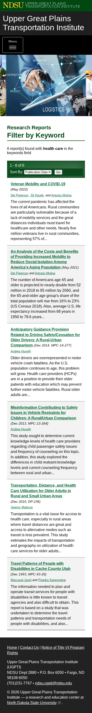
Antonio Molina (61, 195)
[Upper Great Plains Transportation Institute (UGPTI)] (41, 5)
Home (12, 647)
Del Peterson (19, 195)
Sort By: (17, 172)
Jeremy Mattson (22, 507)
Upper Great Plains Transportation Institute (43, 23)
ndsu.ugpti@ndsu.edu (53, 683)
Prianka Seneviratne (52, 580)
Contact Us (29, 647)
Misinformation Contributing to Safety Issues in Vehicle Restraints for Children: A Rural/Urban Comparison (44, 412)
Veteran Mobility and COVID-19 (38, 184)
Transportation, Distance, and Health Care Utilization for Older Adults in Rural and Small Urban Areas (43, 490)
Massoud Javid (21, 580)
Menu (12, 41)
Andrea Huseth (21, 351)
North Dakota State (34, 703)
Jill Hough (37, 195)
